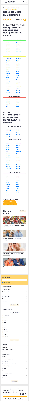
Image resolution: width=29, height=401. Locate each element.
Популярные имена (15, 7)
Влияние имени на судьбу (8, 359)
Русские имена (5, 291)
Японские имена (5, 296)
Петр (17, 102)
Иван (7, 62)
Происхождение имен (7, 349)
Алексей (8, 81)
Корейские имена (6, 294)
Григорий (18, 51)
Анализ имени (11, 392)
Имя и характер (5, 370)
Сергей (7, 90)
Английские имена (6, 289)
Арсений (8, 92)
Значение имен (6, 7)
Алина (5, 327)
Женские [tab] (12, 312)
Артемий (18, 69)
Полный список (14, 304)
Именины (16, 390)
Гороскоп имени (6, 377)
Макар (17, 73)
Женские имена (6, 351)
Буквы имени (5, 361)
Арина (5, 334)
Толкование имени (9, 201)
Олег (17, 83)
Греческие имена (6, 298)
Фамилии (4, 347)
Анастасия (6, 315)
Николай (8, 51)
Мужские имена (6, 354)
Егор (7, 79)
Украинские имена (6, 301)
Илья (7, 46)
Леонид (18, 104)
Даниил (8, 67)
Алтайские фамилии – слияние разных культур (13, 266)
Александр (8, 58)
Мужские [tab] (17, 312)
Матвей (7, 49)
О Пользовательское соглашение (19, 399)
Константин (19, 42)
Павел (17, 46)
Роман (7, 83)
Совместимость (10, 390)
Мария (5, 320)
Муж (9, 282)
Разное (4, 368)
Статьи (16, 392)
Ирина (5, 329)
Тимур (17, 62)
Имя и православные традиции (9, 363)
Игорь (17, 71)
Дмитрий (8, 73)
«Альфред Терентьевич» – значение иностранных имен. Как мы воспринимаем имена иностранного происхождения (13, 253)
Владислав (18, 58)
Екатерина (6, 331)
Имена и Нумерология (7, 366)
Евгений (18, 64)
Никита (7, 77)
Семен (17, 67)
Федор (7, 88)
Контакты (10, 399)
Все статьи (22, 210)
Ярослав (8, 102)
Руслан (18, 79)
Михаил (7, 64)
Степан (18, 49)
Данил (7, 69)
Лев (17, 99)
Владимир (8, 86)
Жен (4, 282)
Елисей (18, 92)
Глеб (7, 106)
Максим (7, 60)
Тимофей (8, 99)
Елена (5, 322)
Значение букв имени (9, 204)
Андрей (8, 44)
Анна (4, 317)
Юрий (17, 106)
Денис (17, 44)
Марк (17, 60)
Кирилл (7, 75)
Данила (7, 71)
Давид (17, 77)
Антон (17, 75)
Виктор (18, 81)
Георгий (8, 104)
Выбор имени (5, 356)
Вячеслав (18, 86)
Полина (5, 336)
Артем (7, 42)
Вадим (17, 88)
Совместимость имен (7, 373)
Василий (18, 90)
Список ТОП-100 (14, 340)
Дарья (5, 324)
